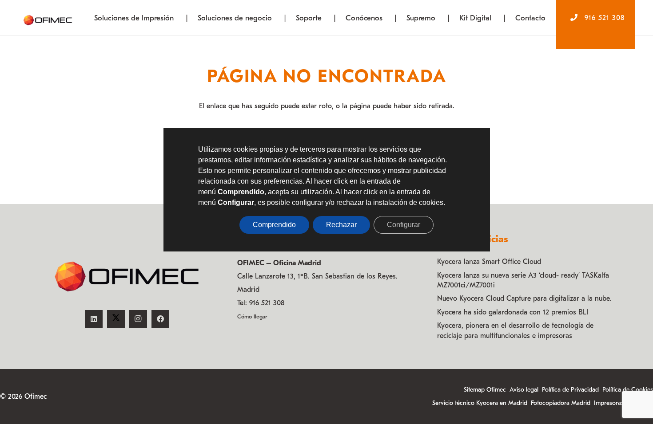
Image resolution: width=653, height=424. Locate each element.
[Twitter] (116, 319)
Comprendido (274, 224)
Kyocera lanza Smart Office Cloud (489, 262)
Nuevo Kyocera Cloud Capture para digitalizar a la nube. (524, 298)
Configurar (403, 224)
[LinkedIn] (94, 319)
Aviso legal (524, 389)
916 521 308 (266, 303)
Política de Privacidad (570, 389)
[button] (181, 17)
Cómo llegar (252, 316)
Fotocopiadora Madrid (560, 403)
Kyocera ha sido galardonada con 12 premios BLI (512, 312)
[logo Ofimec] (48, 18)
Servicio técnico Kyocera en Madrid (479, 403)
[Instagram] (138, 319)
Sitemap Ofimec (485, 389)
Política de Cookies (627, 389)
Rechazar (341, 224)
